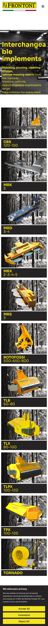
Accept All (24, 608)
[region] (24, 605)
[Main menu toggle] (43, 6)
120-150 (10, 144)
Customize (24, 615)
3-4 (7, 230)
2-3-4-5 (10, 273)
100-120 (10, 488)
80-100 (10, 445)
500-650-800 (16, 359)
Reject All (24, 621)
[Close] (45, 587)
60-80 (9, 402)
